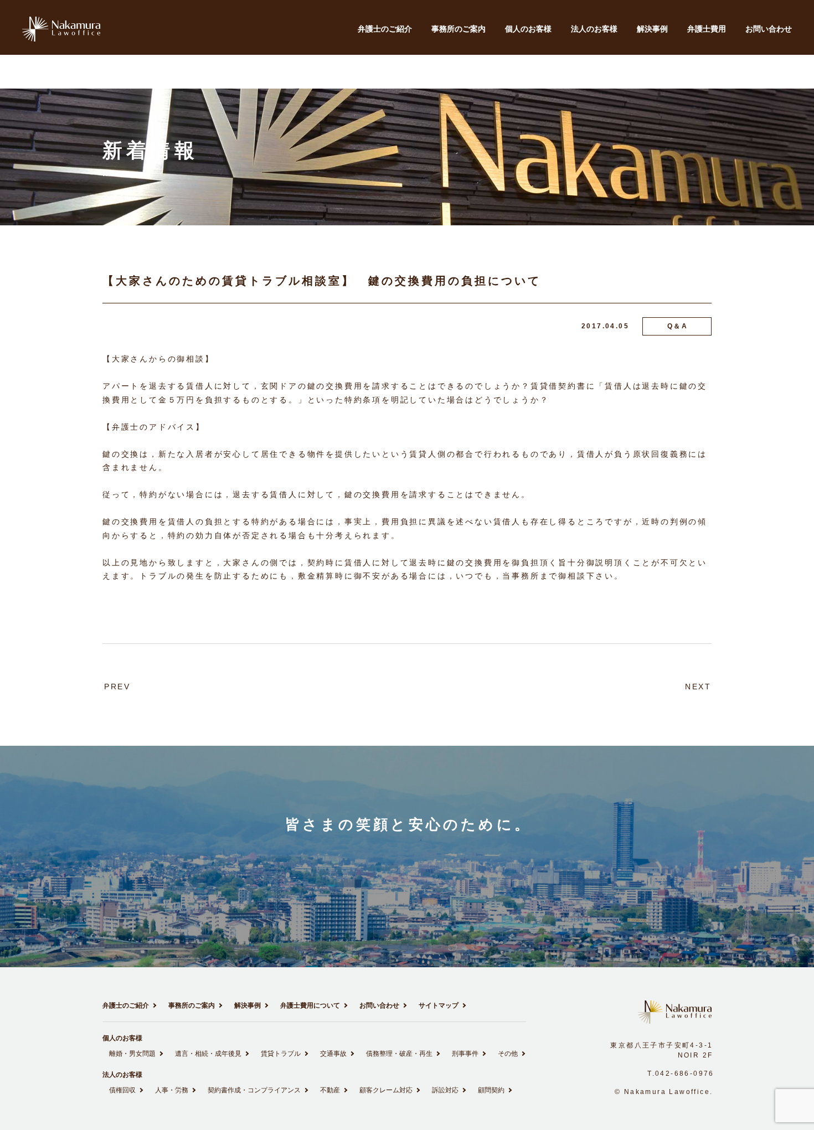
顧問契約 (491, 1090)
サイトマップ (438, 1005)
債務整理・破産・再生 (399, 1053)
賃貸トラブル (281, 1053)
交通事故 (333, 1053)
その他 (508, 1053)
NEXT (698, 686)
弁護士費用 (706, 28)
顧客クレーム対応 (386, 1090)
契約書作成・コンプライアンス (254, 1090)
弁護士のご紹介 (385, 28)
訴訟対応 (445, 1090)
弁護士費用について (310, 1005)
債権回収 (122, 1090)
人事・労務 (171, 1090)
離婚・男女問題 (132, 1053)
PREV (117, 686)
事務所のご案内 (458, 28)
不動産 (330, 1090)
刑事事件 (465, 1053)
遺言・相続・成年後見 (208, 1053)
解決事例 (652, 28)
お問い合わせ (768, 28)
